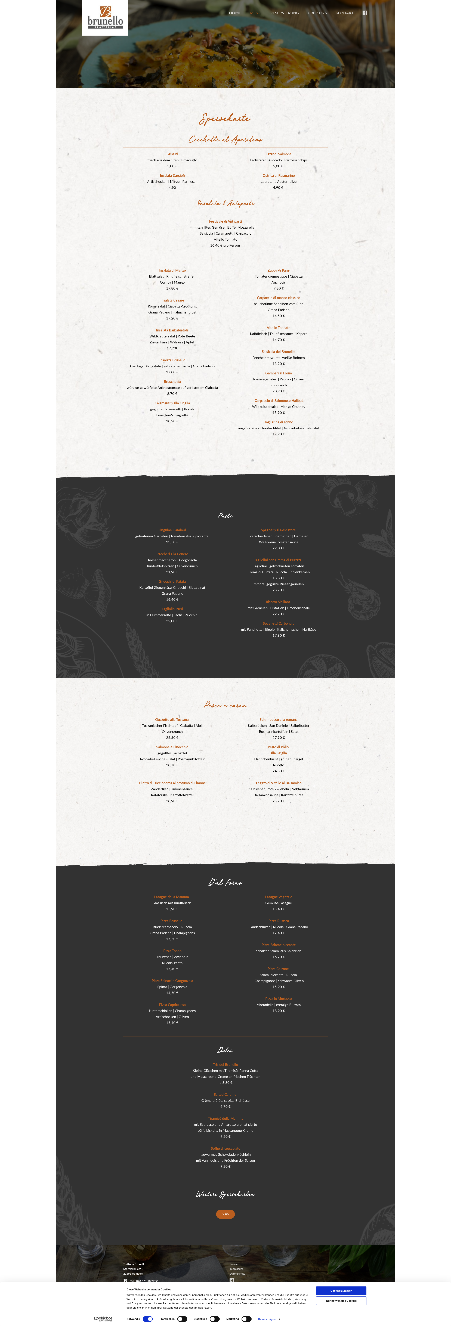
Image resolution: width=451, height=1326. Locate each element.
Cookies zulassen (341, 1290)
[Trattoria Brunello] (105, 18)
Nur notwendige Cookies (341, 1300)
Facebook (365, 13)
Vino (225, 1214)
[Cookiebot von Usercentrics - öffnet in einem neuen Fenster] (103, 1319)
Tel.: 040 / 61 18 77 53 (144, 1281)
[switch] (182, 1319)
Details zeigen (267, 1319)
